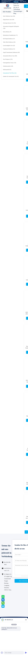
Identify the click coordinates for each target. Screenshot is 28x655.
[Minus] (26, 620)
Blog (14, 13)
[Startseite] (7, 6)
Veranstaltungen (17, 11)
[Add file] (2, 652)
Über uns (15, 3)
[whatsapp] (4, 597)
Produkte (15, 1)
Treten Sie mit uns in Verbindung (16, 7)
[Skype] (4, 600)
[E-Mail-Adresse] (4, 607)
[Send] (26, 652)
